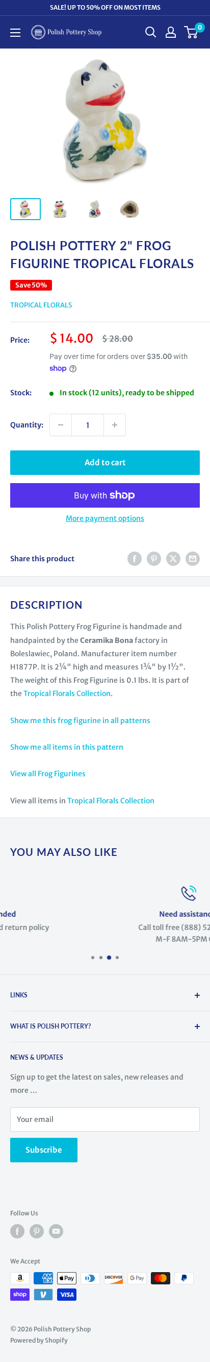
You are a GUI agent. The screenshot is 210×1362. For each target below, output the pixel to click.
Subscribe (43, 1150)
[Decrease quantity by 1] (60, 425)
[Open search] (150, 32)
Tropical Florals (41, 305)
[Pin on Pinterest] (154, 559)
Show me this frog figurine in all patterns (80, 720)
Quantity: (26, 424)
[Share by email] (193, 559)
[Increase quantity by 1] (114, 425)
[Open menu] (15, 33)
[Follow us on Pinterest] (37, 1231)
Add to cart (105, 462)
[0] (191, 32)
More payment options (105, 518)
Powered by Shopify (39, 1340)
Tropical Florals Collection (67, 693)
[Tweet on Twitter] (173, 559)
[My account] (171, 32)
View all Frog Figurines (48, 773)
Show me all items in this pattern (66, 747)
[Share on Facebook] (134, 559)
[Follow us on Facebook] (17, 1231)
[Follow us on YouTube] (56, 1231)
